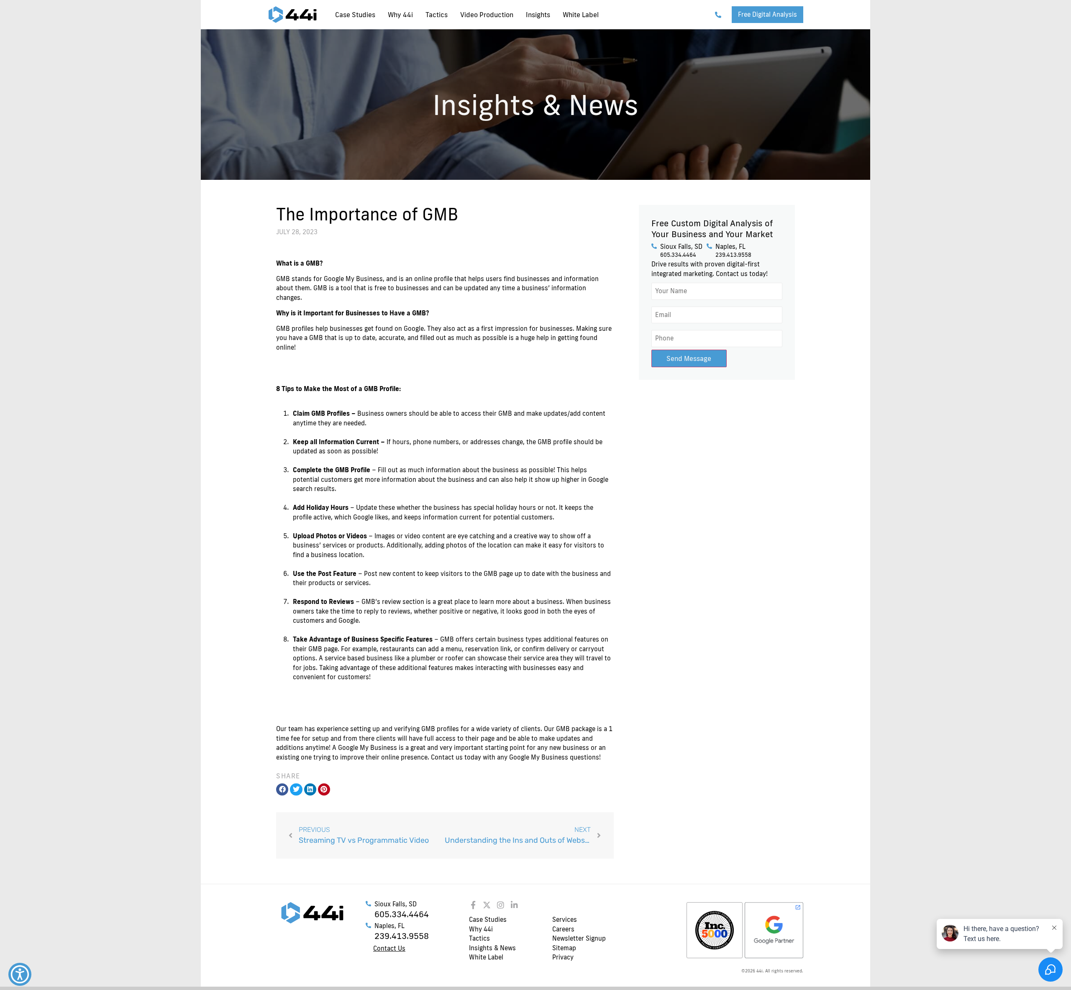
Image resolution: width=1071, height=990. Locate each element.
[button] (282, 789)
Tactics (436, 14)
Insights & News (492, 948)
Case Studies (355, 14)
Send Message (688, 358)
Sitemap (564, 948)
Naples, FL (730, 247)
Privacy (563, 957)
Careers (563, 929)
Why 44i (400, 14)
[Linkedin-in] (514, 905)
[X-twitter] (487, 905)
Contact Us (389, 948)
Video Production (486, 14)
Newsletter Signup (579, 938)
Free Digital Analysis (767, 14)
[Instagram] (501, 905)
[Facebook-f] (473, 905)
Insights (538, 14)
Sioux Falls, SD (681, 247)
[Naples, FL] (709, 246)
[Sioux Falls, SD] (654, 246)
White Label (581, 14)
